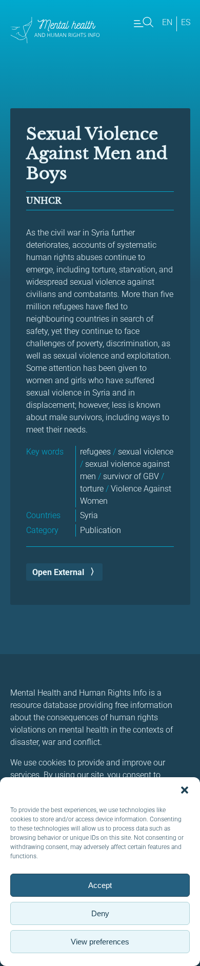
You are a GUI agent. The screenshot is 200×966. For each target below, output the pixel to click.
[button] (184, 790)
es (185, 22)
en (167, 22)
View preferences (100, 941)
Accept (100, 885)
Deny (100, 913)
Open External (58, 572)
